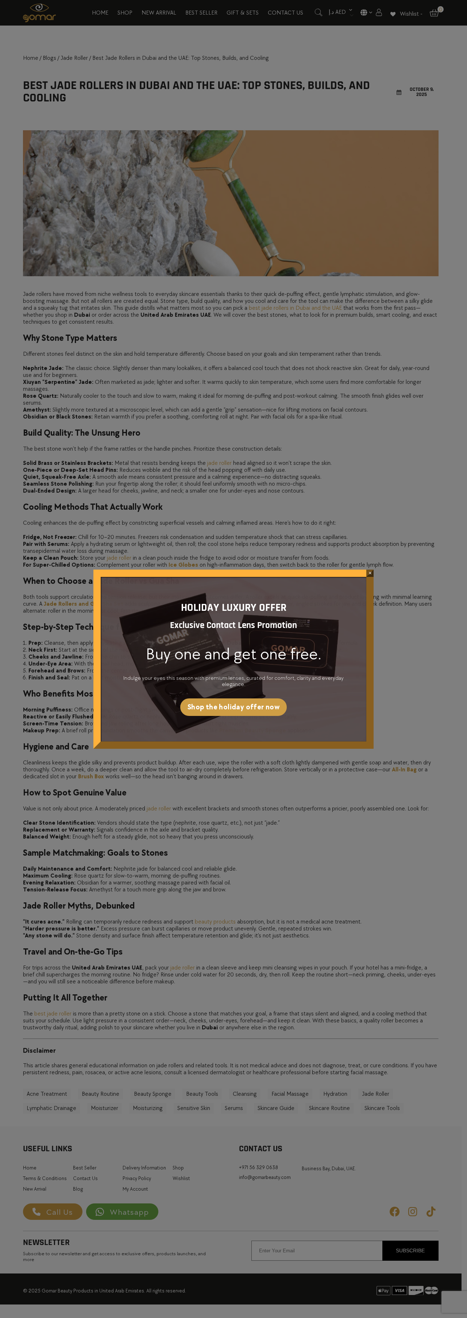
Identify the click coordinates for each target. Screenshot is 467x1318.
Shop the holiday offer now (233, 707)
